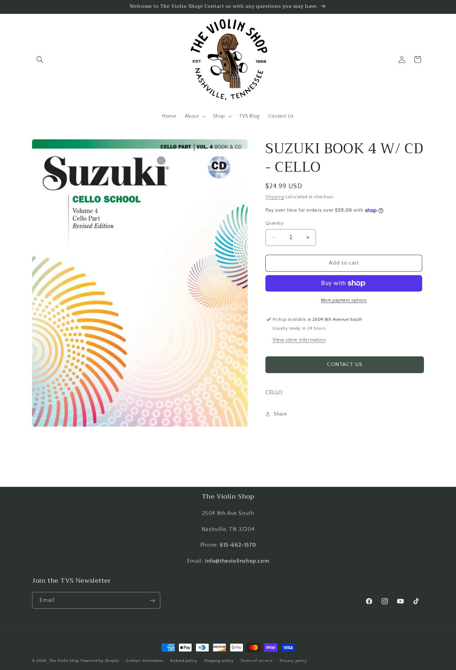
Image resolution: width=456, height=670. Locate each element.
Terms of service (256, 660)
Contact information (144, 660)
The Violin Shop (64, 661)
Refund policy (183, 660)
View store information (299, 340)
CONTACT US (344, 364)
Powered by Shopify (100, 661)
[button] (40, 59)
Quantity (274, 223)
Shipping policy (219, 660)
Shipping (274, 197)
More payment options (344, 300)
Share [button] (280, 414)
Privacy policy (293, 660)
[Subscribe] (152, 600)
